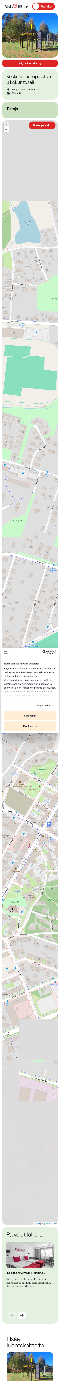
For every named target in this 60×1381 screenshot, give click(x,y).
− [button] (6, 129)
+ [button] (6, 124)
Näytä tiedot (43, 705)
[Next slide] (22, 1315)
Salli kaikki (30, 715)
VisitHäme (16, 6)
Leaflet (37, 1224)
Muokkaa (28, 726)
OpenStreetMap (50, 1224)
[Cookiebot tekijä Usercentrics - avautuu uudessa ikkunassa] (42, 652)
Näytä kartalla (28, 63)
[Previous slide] (12, 1315)
